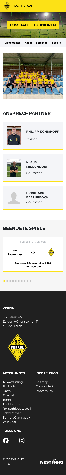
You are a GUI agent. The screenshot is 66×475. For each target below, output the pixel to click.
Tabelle (56, 42)
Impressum (44, 391)
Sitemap (42, 382)
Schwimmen (12, 413)
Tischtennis (11, 404)
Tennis (7, 400)
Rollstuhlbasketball (17, 408)
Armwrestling (13, 382)
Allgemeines (13, 42)
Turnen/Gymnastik (16, 417)
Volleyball (9, 422)
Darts (7, 391)
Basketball (10, 386)
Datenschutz (45, 386)
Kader (28, 42)
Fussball (9, 395)
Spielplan (42, 42)
